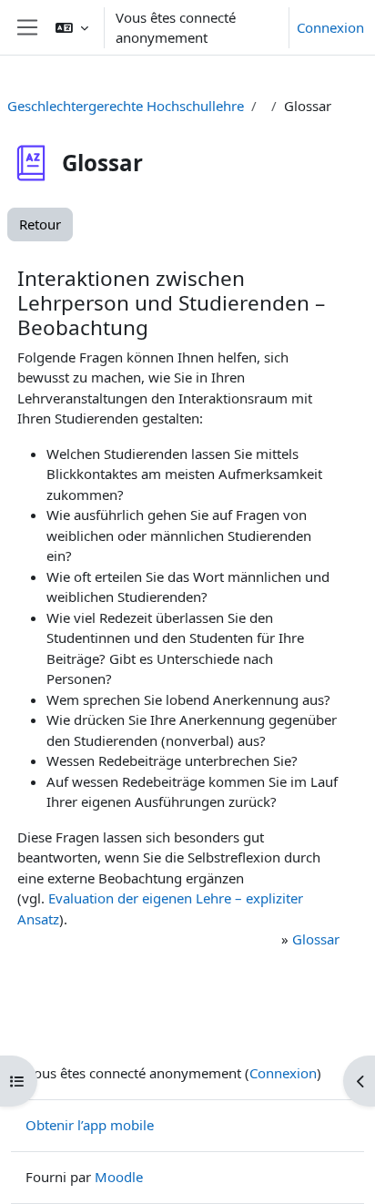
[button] (72, 27)
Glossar (316, 939)
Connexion (330, 27)
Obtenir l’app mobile (89, 1125)
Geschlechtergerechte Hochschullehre (125, 106)
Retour (40, 224)
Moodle (119, 1177)
